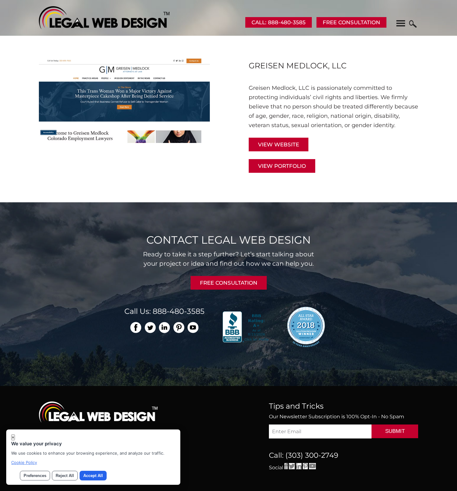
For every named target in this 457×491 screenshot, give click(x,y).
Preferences (35, 475)
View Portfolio (282, 166)
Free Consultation (351, 22)
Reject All (65, 475)
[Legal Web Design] (104, 27)
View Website (278, 144)
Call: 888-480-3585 (279, 22)
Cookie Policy (24, 462)
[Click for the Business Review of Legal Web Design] (246, 326)
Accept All (93, 475)
